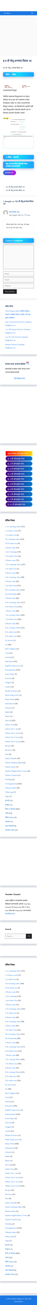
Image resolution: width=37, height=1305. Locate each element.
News (7, 720)
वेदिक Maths (9, 817)
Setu (6, 754)
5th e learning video (12, 590)
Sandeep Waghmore (18, 5)
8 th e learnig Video (12, 628)
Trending (8, 779)
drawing (8, 657)
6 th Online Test (11, 607)
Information (9, 704)
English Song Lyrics (12, 666)
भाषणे (7, 813)
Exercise (8, 678)
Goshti (7, 687)
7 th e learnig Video (12, 615)
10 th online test (11, 543)
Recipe (7, 746)
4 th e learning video (13, 577)
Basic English (10, 649)
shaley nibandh (10, 758)
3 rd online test (10, 569)
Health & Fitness (11, 691)
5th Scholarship (11, 594)
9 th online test (10, 636)
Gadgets (8, 682)
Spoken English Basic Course (16, 771)
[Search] (29, 936)
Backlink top (14, 212)
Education (9, 661)
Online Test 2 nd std (12, 733)
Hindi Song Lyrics (12, 695)
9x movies (9, 640)
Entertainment (10, 670)
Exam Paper (9, 674)
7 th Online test (11, 619)
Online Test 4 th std (12, 742)
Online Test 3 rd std (12, 737)
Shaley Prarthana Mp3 (13, 763)
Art (6, 645)
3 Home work (10, 560)
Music (7, 716)
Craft (7, 653)
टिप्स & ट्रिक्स (10, 809)
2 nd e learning (10, 552)
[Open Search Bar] (32, 13)
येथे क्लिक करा (9, 173)
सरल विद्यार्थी (9, 826)
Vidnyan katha (10, 788)
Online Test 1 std (11, 729)
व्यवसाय (7, 822)
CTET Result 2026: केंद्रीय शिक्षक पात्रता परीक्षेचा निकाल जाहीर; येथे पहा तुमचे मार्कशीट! (18, 314)
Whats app (9, 792)
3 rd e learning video (13, 564)
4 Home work (10, 573)
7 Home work (10, 611)
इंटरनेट (7, 800)
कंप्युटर (7, 805)
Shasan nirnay (10, 767)
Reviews (8, 750)
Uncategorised (10, 784)
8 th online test (10, 632)
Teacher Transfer (11, 775)
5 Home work (10, 581)
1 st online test (10, 535)
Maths (7, 712)
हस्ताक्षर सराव (9, 830)
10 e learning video (12, 539)
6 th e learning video (13, 602)
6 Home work (10, 598)
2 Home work (10, 548)
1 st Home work (11, 531)
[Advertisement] (18, 34)
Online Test (9, 725)
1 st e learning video (12, 527)
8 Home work (10, 624)
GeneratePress (18, 1301)
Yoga (7, 796)
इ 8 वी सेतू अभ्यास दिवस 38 (15, 187)
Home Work (9, 699)
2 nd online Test (11, 556)
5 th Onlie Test (10, 586)
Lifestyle (8, 708)
